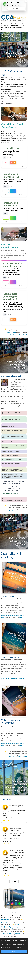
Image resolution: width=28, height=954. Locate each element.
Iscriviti (13, 162)
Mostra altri (14, 881)
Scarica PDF (16, 8)
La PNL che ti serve (10, 657)
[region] (14, 899)
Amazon (21, 617)
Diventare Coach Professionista (9, 921)
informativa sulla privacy (12, 948)
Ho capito (14, 951)
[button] (12, 912)
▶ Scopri (6, 162)
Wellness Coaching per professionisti (11, 933)
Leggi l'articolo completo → (11, 494)
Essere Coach (7, 596)
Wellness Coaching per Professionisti (11, 721)
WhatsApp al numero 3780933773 (18, 334)
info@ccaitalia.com (10, 332)
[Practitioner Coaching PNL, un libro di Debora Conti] (14, 898)
